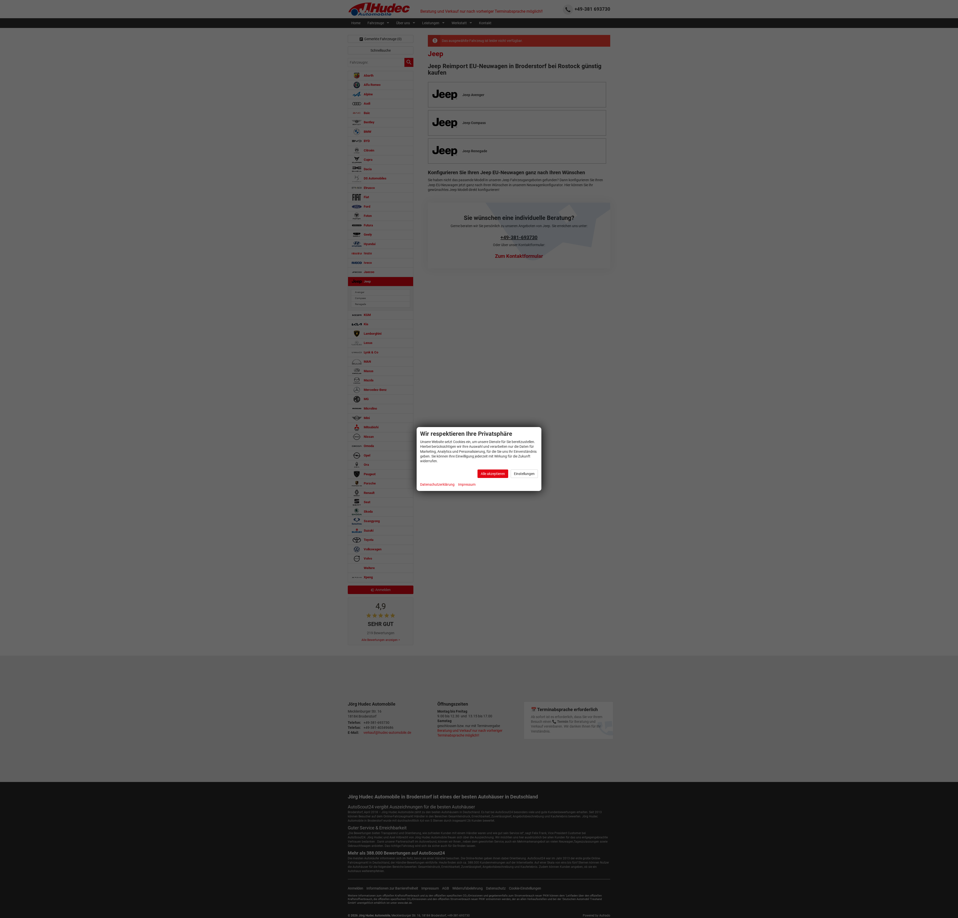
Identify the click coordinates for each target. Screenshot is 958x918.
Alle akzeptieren (493, 474)
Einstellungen (524, 474)
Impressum (467, 484)
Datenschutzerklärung (437, 484)
